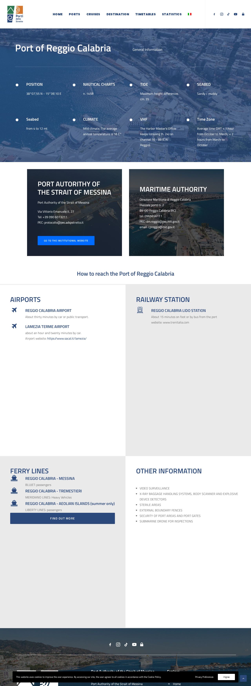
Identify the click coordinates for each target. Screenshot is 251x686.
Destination (117, 14)
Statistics (172, 14)
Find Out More (62, 518)
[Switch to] (189, 14)
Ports (74, 14)
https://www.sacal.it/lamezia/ (67, 338)
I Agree (226, 677)
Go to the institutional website (66, 240)
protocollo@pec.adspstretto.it (64, 222)
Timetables (145, 14)
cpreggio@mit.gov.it (161, 227)
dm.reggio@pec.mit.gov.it (163, 221)
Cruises (93, 14)
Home (58, 14)
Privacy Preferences (204, 677)
